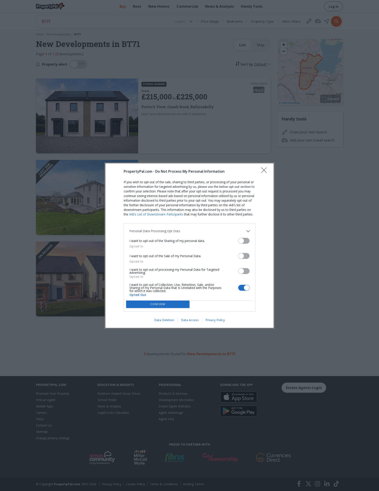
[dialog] (189, 245)
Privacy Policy (215, 320)
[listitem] (189, 231)
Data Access (190, 320)
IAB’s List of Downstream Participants (156, 214)
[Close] (265, 171)
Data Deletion (164, 320)
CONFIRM (157, 304)
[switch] (244, 241)
